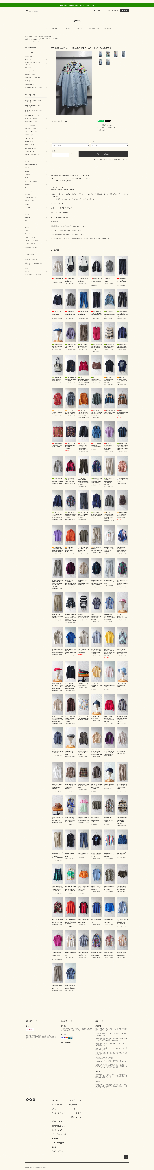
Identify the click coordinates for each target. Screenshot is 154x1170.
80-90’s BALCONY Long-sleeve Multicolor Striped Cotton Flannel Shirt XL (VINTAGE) (96, 480)
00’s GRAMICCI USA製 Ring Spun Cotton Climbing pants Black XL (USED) (96, 314)
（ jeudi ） (77, 20)
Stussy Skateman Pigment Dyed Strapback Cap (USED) (122, 616)
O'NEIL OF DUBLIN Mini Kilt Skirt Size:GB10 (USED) (83, 786)
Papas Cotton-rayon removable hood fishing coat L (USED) (70, 412)
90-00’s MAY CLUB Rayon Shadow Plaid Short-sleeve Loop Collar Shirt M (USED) (109, 617)
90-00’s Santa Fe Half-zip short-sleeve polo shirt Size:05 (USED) (83, 921)
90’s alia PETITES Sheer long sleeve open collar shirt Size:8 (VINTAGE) (57, 921)
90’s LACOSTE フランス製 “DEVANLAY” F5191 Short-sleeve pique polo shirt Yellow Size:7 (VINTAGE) (109, 652)
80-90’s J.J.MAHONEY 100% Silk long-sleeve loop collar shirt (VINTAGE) (70, 719)
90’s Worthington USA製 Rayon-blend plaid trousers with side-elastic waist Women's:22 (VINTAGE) (57, 854)
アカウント (98, 10)
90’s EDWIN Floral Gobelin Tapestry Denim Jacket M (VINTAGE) (109, 412)
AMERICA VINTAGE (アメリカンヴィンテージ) (40, 38)
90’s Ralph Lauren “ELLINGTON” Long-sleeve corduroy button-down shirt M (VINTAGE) (70, 582)
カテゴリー (54, 28)
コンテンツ (79, 28)
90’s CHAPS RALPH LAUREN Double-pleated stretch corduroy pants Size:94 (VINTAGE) (83, 481)
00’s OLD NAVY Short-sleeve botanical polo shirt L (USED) (109, 888)
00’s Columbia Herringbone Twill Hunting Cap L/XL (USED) (69, 752)
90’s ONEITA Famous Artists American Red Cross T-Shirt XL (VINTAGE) (109, 549)
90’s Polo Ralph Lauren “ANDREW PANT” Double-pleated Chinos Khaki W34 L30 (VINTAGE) (57, 583)
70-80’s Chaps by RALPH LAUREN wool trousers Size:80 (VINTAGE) (83, 515)
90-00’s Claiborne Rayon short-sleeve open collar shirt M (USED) (83, 651)
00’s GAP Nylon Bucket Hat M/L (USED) (96, 717)
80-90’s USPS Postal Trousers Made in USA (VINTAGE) (83, 853)
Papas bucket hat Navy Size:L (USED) (109, 785)
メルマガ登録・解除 (94, 28)
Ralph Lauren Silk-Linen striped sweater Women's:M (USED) (109, 346)
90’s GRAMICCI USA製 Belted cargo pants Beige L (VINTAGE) (96, 549)
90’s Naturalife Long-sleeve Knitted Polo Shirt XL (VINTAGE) (57, 751)
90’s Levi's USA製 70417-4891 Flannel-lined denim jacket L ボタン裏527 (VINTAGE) (109, 314)
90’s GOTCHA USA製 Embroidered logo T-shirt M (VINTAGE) (96, 888)
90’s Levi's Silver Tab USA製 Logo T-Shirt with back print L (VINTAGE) (83, 549)
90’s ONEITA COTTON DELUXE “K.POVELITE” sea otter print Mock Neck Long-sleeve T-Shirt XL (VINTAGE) (109, 752)
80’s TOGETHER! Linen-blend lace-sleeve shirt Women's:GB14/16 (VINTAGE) (96, 786)
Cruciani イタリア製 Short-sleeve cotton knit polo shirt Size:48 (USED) (57, 955)
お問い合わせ (107, 28)
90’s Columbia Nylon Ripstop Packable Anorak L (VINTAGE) (70, 480)
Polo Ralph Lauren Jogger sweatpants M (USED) (109, 582)
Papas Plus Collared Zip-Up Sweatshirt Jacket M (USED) (69, 549)
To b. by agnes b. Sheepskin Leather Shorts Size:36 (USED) (96, 379)
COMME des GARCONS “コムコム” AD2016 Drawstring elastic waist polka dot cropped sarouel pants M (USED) (70, 617)
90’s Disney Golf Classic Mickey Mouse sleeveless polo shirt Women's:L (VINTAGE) (70, 888)
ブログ (45, 28)
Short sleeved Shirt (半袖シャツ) (47, 36)
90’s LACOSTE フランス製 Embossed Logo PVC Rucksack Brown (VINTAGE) (122, 515)
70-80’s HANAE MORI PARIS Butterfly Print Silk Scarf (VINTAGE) (70, 446)
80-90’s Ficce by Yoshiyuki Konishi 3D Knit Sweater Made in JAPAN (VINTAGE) (83, 413)
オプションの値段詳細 (99, 159)
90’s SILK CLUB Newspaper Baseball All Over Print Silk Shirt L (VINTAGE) (109, 819)
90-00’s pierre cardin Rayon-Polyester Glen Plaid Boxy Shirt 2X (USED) (70, 314)
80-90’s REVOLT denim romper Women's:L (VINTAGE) (96, 445)
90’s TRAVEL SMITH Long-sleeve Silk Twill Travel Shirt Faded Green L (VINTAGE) (96, 413)
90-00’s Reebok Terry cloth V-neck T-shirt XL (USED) (96, 921)
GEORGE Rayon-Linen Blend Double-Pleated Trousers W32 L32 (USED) (122, 786)
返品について (109, 159)
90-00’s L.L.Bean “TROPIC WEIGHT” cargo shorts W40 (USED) (95, 819)
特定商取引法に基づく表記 (121, 159)
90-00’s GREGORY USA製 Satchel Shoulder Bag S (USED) (83, 280)
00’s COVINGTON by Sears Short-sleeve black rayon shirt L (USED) (69, 854)
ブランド (66, 28)
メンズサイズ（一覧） (35, 41)
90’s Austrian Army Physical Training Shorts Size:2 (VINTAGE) (122, 888)
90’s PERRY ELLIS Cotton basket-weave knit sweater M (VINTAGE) (83, 752)
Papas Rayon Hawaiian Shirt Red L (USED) (57, 412)
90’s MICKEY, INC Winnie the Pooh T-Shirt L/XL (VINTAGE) (70, 954)
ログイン (116, 10)
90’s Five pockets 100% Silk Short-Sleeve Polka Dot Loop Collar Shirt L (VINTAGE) (96, 651)
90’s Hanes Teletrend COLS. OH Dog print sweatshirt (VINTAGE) (122, 413)
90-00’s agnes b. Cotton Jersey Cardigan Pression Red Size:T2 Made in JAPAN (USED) (83, 380)
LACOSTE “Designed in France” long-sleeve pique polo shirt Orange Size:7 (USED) (70, 921)
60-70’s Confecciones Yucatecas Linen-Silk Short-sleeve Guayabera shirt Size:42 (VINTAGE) (96, 752)
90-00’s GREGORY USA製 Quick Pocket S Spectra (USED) (70, 280)
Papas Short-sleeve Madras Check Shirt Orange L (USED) (121, 954)
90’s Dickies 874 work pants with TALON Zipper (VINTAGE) (57, 616)
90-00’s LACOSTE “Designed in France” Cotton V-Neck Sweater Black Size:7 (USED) (70, 686)
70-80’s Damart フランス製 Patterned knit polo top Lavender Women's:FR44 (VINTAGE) (109, 446)
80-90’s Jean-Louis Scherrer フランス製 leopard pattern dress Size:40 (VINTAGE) (70, 819)
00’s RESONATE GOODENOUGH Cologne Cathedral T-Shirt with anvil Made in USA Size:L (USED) (122, 446)
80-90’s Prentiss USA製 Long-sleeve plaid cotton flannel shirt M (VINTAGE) (70, 515)
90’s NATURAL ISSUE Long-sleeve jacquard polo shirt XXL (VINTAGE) (122, 719)
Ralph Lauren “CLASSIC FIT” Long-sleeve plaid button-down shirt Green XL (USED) (122, 582)
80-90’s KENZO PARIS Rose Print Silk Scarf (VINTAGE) (57, 445)
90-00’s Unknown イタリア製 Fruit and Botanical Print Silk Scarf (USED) (83, 718)
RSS (54, 1151)
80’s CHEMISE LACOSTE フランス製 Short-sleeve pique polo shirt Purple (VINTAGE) (57, 549)
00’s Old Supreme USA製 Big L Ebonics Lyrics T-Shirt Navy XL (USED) (122, 380)
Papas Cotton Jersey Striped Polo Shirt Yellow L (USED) (96, 685)
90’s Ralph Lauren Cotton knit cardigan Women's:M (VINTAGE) (122, 346)
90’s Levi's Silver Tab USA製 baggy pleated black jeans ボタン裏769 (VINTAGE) (122, 314)
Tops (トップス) (55, 38)
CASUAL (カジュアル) (35, 39)
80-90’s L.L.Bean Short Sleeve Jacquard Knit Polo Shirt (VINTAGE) (70, 987)
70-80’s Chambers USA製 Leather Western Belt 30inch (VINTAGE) (57, 819)
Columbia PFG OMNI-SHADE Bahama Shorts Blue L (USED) (109, 921)
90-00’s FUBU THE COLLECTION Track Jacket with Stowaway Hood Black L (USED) (96, 281)
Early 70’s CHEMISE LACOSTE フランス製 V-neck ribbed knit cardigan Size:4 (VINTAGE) (109, 515)
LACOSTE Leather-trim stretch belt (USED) (83, 684)
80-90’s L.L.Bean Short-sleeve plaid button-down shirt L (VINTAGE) (83, 954)
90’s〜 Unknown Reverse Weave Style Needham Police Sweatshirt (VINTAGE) (57, 515)
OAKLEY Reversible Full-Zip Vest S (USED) (109, 280)
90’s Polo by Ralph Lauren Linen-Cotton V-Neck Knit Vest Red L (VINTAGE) (96, 347)
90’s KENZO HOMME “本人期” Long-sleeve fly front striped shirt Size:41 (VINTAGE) (122, 921)
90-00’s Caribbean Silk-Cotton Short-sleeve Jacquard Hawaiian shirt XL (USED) (70, 651)
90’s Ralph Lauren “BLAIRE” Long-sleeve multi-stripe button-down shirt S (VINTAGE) (122, 549)
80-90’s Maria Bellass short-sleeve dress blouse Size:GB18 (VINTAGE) (57, 786)
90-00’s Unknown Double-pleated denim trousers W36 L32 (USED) (83, 314)
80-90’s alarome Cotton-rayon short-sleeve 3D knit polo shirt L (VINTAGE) (96, 617)
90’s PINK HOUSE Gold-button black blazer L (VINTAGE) (70, 379)
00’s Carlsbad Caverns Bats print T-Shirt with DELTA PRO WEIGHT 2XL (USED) (96, 854)
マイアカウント (76, 1100)
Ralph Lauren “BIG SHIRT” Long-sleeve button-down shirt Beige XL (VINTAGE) (83, 582)
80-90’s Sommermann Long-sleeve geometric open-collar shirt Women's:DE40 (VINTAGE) (122, 820)
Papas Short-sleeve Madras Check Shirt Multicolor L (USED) (108, 954)
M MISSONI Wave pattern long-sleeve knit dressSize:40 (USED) (83, 616)
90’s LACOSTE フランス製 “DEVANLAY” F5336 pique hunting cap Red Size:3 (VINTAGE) (57, 686)
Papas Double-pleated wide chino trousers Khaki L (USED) (57, 987)
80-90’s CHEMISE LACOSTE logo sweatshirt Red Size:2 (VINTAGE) (109, 719)
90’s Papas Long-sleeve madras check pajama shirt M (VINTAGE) (96, 954)
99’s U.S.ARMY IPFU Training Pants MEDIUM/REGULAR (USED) (121, 281)
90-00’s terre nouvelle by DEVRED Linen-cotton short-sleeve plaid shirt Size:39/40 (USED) (57, 719)
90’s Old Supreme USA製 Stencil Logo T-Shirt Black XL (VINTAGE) (109, 380)
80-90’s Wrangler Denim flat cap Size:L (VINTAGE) (57, 346)
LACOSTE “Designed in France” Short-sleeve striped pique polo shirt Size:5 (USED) (122, 651)
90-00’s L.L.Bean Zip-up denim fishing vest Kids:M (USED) (122, 853)
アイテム (125, 10)
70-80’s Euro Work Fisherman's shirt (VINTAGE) (70, 346)
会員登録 (107, 10)
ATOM (60, 1151)
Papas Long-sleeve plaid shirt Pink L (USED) (122, 750)
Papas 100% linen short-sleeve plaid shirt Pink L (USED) (109, 685)
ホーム (26, 36)
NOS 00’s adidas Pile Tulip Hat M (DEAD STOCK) (121, 685)
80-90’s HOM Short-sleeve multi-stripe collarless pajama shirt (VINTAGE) (109, 854)
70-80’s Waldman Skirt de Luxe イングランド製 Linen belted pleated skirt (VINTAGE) (57, 888)
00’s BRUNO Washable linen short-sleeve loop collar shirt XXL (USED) (57, 651)
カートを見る (75, 1113)
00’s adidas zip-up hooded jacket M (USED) (57, 279)
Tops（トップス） (34, 36)
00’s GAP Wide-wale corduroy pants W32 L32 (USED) (83, 346)
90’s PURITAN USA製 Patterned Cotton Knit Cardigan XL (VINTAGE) (96, 514)
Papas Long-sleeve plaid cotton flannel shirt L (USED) (122, 480)
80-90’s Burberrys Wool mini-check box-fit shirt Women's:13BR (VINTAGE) (70, 786)
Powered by (27, 1167)
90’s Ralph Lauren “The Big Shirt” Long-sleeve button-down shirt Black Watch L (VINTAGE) (96, 582)
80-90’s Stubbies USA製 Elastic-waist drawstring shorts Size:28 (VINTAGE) (83, 888)
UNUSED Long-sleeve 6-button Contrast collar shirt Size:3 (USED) (57, 314)
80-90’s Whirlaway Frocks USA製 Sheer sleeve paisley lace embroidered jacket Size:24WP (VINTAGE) (83, 446)
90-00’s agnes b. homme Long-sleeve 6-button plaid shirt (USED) (57, 480)
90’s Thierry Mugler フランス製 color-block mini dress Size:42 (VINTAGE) (83, 819)
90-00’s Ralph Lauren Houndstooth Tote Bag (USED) (56, 379)
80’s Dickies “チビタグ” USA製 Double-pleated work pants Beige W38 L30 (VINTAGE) (109, 481)
